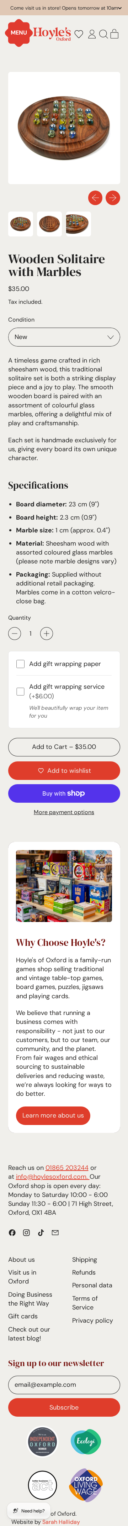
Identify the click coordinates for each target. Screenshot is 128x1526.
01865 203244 (67, 1167)
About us (21, 1259)
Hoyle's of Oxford (53, 1513)
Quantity (19, 617)
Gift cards (23, 1316)
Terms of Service (85, 1303)
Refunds (84, 1272)
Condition (21, 319)
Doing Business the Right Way (30, 1299)
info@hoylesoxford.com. (53, 1176)
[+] (46, 633)
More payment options (64, 812)
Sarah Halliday (61, 1522)
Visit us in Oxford (22, 1277)
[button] (78, 34)
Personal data (92, 1285)
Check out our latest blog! (29, 1334)
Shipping (84, 1259)
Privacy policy (92, 1320)
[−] (14, 633)
